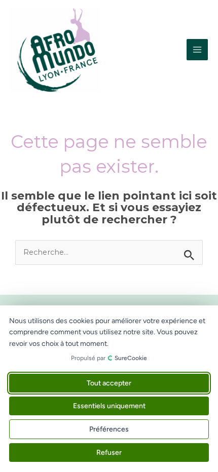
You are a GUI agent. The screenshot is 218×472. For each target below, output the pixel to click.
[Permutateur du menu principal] (197, 49)
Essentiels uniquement (109, 406)
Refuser (109, 452)
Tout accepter (109, 383)
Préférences (109, 429)
